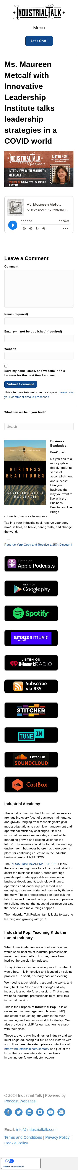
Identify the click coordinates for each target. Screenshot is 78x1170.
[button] (39, 41)
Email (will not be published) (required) (33, 331)
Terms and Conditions (23, 1137)
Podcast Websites (20, 1101)
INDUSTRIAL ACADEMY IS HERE (34, 864)
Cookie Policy (16, 1143)
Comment (11, 266)
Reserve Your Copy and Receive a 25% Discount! (38, 544)
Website (10, 349)
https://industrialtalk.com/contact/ (26, 1048)
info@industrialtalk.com (36, 1129)
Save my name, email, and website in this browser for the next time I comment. (34, 373)
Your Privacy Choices (25, 1161)
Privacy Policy (57, 1137)
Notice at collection (13, 1166)
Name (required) (16, 314)
